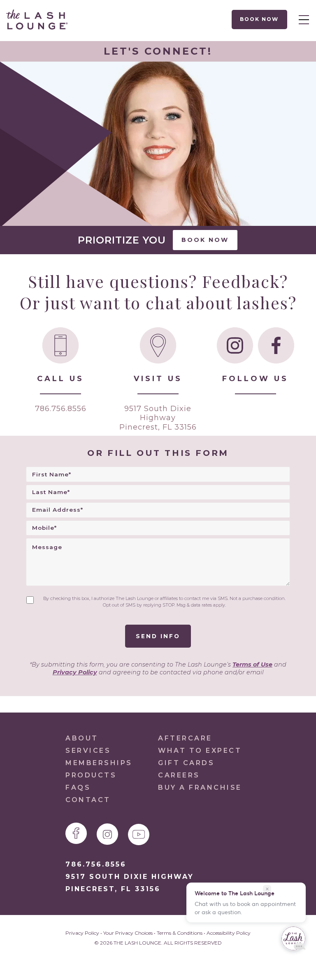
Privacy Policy (75, 672)
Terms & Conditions (179, 933)
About (81, 738)
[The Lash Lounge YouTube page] (138, 834)
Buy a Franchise (200, 787)
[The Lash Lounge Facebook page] (76, 833)
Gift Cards (186, 763)
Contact (88, 800)
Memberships (98, 763)
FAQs (78, 787)
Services (88, 750)
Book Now (259, 19)
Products (90, 775)
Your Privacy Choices (128, 933)
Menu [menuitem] (301, 19)
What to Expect (200, 750)
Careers (179, 775)
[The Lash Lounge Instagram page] (107, 834)
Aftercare (185, 738)
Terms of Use (252, 664)
